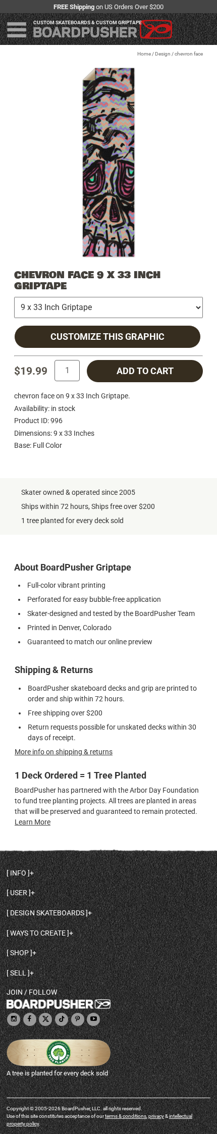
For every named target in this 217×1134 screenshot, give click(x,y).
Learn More (32, 822)
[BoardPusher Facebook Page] (29, 1019)
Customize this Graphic (107, 337)
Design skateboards (47, 913)
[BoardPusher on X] (45, 1019)
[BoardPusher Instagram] (13, 1019)
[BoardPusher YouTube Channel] (93, 1019)
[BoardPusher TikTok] (61, 1019)
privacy (156, 1116)
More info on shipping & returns (64, 752)
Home (144, 54)
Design (163, 54)
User (18, 893)
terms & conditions (125, 1116)
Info (18, 873)
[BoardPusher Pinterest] (77, 1019)
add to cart (145, 371)
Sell (18, 973)
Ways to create (38, 933)
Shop (19, 953)
